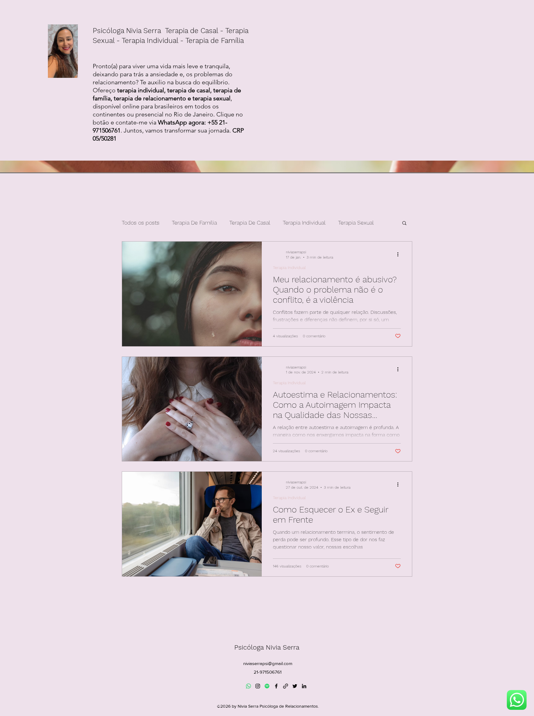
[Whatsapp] (248, 686)
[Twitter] (295, 686)
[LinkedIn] (304, 686)
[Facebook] (276, 686)
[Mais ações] (400, 254)
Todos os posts (140, 222)
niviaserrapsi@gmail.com (267, 663)
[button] (404, 223)
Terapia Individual (304, 222)
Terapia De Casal (249, 222)
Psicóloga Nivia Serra (268, 647)
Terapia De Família (194, 222)
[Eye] (516, 700)
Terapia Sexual (356, 222)
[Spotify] (267, 686)
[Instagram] (258, 686)
